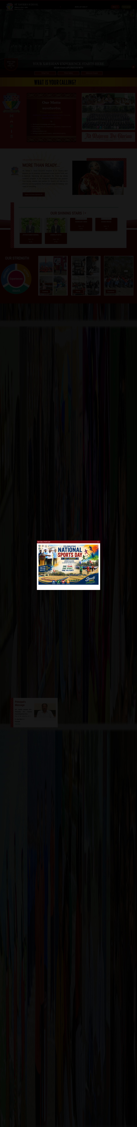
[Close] (98, 542)
